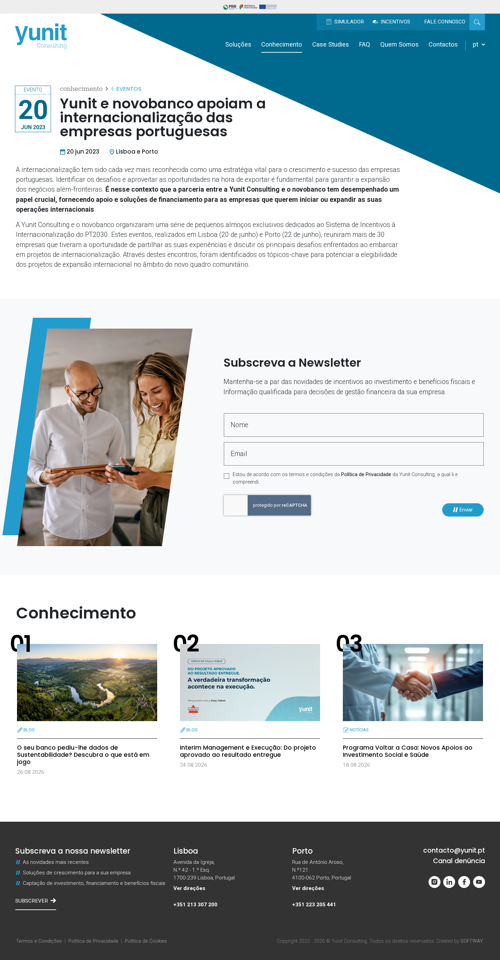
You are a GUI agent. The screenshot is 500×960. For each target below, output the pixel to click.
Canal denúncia (459, 861)
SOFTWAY (472, 941)
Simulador (348, 22)
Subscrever (31, 901)
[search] (477, 22)
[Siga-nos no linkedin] (449, 882)
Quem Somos (399, 44)
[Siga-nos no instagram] (434, 882)
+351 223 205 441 (314, 905)
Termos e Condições (39, 941)
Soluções (238, 44)
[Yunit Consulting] (41, 36)
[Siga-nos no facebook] (464, 882)
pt (476, 44)
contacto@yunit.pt (454, 850)
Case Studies (330, 44)
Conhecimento (281, 44)
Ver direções (189, 888)
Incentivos (394, 22)
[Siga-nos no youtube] (479, 882)
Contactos (443, 44)
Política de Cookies (146, 941)
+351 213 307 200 (195, 905)
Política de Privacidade (366, 474)
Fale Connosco (444, 22)
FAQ (364, 44)
